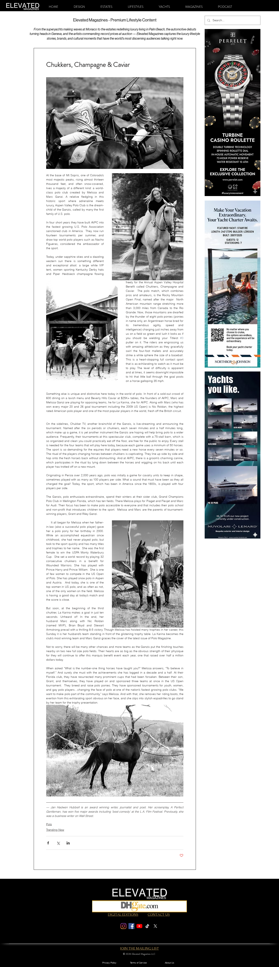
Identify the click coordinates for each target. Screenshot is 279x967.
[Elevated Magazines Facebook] (131, 926)
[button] (79, 7)
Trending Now (55, 830)
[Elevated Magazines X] (155, 926)
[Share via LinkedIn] (68, 843)
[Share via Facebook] (48, 843)
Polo (49, 824)
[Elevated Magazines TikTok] (147, 926)
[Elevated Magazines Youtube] (139, 926)
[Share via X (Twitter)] (58, 843)
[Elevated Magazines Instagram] (123, 926)
